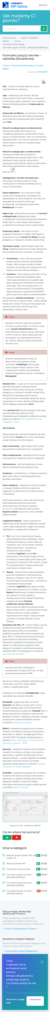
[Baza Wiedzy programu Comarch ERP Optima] (15, 5)
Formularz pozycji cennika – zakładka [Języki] (19, 892)
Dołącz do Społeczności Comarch (21, 928)
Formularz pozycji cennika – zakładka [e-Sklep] (19, 884)
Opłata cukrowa (20, 787)
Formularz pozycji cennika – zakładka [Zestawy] (19, 875)
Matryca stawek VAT (16, 863)
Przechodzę (35, 999)
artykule (8, 508)
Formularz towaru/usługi (22, 65)
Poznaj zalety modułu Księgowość (21, 951)
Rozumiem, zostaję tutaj (15, 1001)
